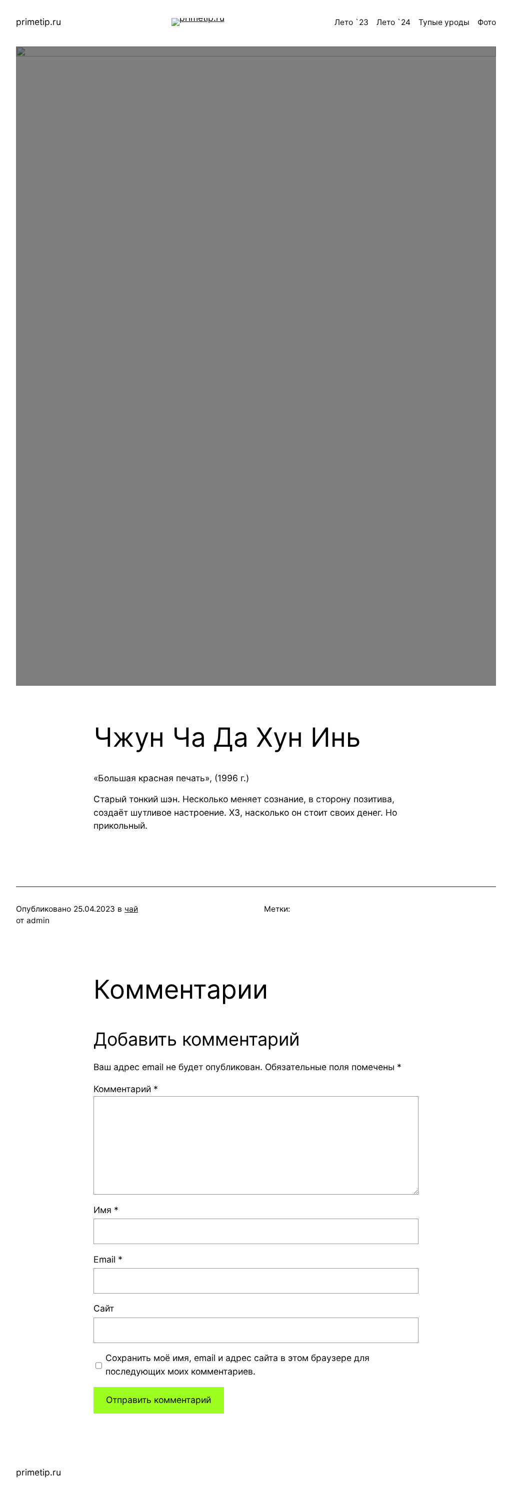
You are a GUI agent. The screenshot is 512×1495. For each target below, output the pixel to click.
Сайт (104, 1308)
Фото (487, 22)
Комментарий (126, 1089)
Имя (106, 1210)
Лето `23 (351, 22)
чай (131, 909)
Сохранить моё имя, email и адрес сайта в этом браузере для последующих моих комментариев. (238, 1364)
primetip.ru (38, 21)
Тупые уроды (444, 22)
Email (108, 1259)
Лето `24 (393, 22)
